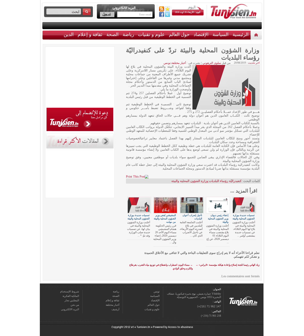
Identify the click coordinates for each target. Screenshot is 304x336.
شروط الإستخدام (69, 291)
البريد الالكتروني (70, 309)
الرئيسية (257, 35)
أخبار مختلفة (178, 63)
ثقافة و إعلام (90, 34)
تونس (167, 63)
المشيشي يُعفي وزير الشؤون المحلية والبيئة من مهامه (165, 218)
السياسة (221, 34)
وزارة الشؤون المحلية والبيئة (189, 181)
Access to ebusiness (180, 327)
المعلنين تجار (72, 300)
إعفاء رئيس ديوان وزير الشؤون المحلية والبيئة (218, 218)
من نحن (75, 304)
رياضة (128, 34)
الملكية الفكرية (71, 296)
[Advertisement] (80, 78)
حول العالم (179, 34)
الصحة (112, 34)
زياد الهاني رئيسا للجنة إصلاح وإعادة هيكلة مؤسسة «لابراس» (227, 264)
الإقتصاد (201, 34)
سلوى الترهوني (212, 63)
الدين (69, 34)
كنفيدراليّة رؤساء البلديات (225, 181)
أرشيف (115, 309)
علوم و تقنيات (151, 34)
